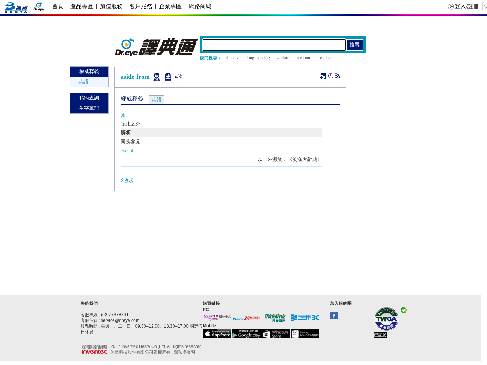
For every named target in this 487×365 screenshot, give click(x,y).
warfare (282, 57)
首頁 (57, 6)
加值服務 (111, 6)
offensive (232, 57)
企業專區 (170, 6)
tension (325, 57)
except (127, 150)
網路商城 (200, 6)
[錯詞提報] (330, 77)
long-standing (258, 57)
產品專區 (81, 6)
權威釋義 (89, 71)
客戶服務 (141, 6)
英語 (83, 81)
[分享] (337, 77)
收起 (129, 180)
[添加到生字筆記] (323, 76)
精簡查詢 (89, 98)
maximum (304, 57)
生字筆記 (89, 108)
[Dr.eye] (157, 54)
